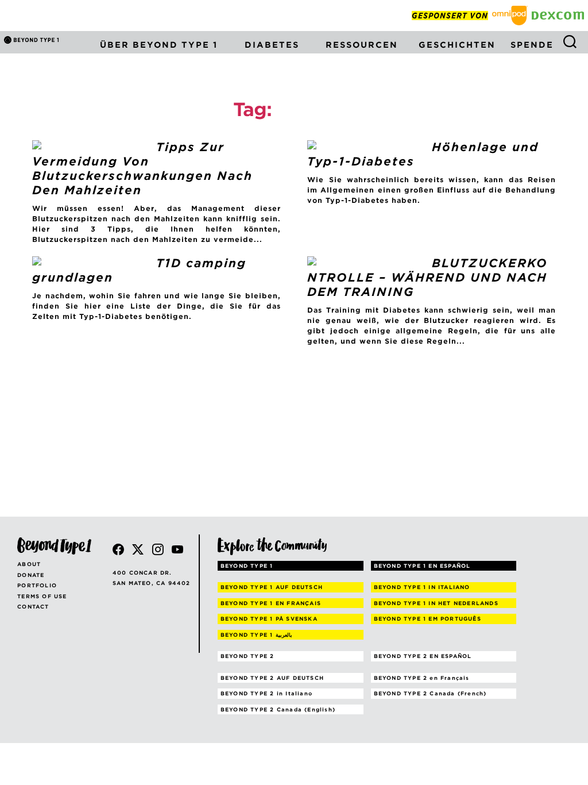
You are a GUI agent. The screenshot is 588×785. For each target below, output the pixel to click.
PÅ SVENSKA (269, 618)
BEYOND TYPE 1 (246, 566)
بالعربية (256, 635)
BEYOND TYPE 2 (247, 656)
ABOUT (29, 564)
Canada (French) (430, 693)
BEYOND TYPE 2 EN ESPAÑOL (423, 656)
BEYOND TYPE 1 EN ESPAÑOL (422, 566)
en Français (422, 678)
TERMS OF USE (42, 596)
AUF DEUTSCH (271, 587)
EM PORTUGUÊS (427, 618)
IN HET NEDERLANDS (436, 603)
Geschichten (457, 44)
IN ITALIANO (422, 587)
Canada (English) (277, 709)
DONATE (30, 575)
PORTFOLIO (37, 585)
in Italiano (266, 693)
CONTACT (33, 606)
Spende (532, 44)
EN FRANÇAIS (270, 603)
